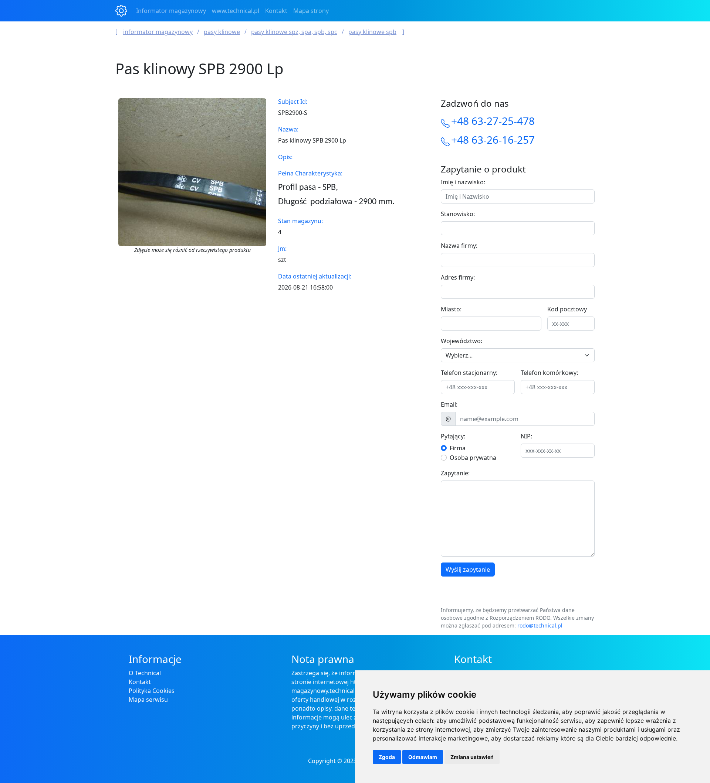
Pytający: (453, 436)
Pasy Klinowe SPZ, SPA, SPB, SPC (294, 32)
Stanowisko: (458, 214)
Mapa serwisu (148, 699)
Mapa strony (311, 11)
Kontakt (276, 11)
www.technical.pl (235, 11)
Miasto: (451, 309)
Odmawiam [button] (422, 757)
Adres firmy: (458, 277)
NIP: (526, 436)
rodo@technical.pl (539, 625)
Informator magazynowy (171, 11)
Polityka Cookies (152, 691)
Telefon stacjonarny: (469, 373)
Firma (458, 448)
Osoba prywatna (473, 458)
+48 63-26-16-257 (493, 140)
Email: (449, 404)
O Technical (145, 673)
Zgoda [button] (387, 757)
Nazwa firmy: (459, 246)
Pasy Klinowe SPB (372, 32)
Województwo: (461, 341)
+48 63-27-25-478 (493, 121)
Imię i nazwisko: (463, 182)
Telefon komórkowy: (549, 373)
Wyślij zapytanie (468, 569)
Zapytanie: (455, 473)
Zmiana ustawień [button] (472, 757)
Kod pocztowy (567, 309)
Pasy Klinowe (222, 32)
